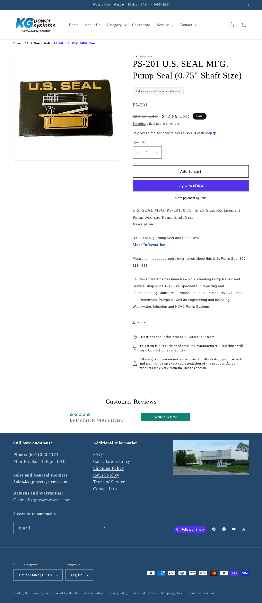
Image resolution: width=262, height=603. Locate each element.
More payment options (191, 197)
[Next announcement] (248, 5)
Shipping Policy (108, 468)
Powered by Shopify (65, 593)
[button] (116, 24)
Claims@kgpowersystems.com (42, 499)
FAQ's (99, 454)
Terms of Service (109, 481)
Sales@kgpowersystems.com (40, 481)
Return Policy (106, 475)
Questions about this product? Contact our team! (177, 337)
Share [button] (141, 322)
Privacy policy (118, 593)
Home (17, 43)
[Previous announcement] (13, 5)
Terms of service (144, 593)
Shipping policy (171, 593)
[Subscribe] (103, 528)
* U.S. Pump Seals (37, 43)
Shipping (139, 123)
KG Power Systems (38, 593)
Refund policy (93, 593)
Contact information (201, 593)
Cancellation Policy (111, 461)
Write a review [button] (165, 417)
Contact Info (105, 488)
